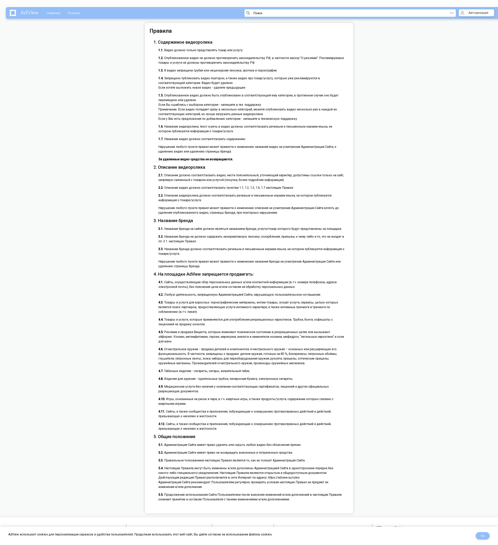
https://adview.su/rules (284, 477)
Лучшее (73, 13)
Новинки (53, 13)
